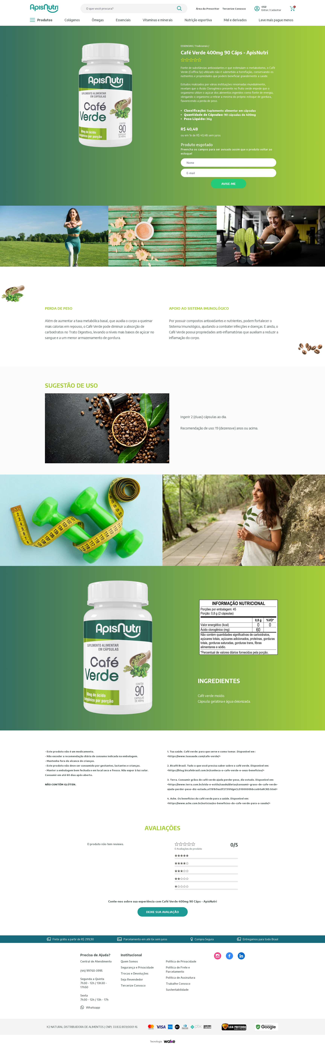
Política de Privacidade (181, 961)
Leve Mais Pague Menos (276, 20)
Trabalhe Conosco (178, 983)
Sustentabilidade (177, 989)
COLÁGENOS (72, 20)
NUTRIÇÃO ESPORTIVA (198, 20)
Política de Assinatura (180, 977)
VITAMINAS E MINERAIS (157, 20)
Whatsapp (93, 1007)
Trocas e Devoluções (134, 973)
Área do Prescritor (207, 8)
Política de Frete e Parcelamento (178, 969)
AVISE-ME (228, 183)
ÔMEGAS (98, 20)
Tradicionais (201, 46)
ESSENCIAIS (123, 20)
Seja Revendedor (132, 979)
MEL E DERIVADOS (235, 20)
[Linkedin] (241, 955)
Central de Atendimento (96, 961)
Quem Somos (129, 961)
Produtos (44, 20)
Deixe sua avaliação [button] (162, 912)
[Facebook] (229, 955)
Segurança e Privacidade (137, 967)
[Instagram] (217, 955)
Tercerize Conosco (234, 8)
